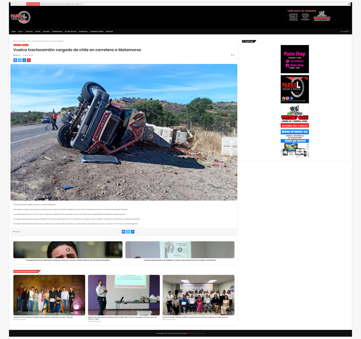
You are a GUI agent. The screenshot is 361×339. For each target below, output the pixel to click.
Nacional (46, 31)
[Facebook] (15, 60)
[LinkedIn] (24, 60)
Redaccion (17, 55)
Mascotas (109, 31)
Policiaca (29, 31)
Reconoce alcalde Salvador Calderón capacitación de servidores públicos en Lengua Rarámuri (68, 4)
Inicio (16, 41)
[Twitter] (20, 60)
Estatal (37, 31)
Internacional (57, 31)
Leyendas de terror (96, 31)
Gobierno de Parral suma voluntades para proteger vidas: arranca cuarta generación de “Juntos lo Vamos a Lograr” (122, 318)
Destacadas (22, 41)
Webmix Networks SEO (197, 333)
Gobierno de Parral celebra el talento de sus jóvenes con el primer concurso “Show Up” (43, 317)
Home (14, 31)
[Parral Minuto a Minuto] (20, 17)
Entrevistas (83, 31)
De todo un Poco (70, 31)
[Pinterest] (29, 60)
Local (20, 31)
